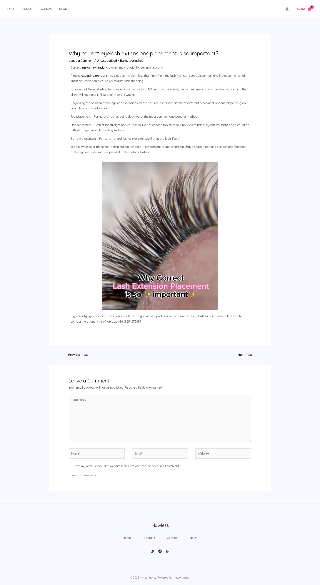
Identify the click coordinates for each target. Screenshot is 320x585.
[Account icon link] (287, 9)
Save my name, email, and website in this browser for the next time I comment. (127, 466)
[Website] (223, 454)
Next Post (247, 355)
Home (11, 9)
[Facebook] (160, 551)
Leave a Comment (81, 60)
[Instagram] (152, 551)
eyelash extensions (94, 67)
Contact (47, 9)
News (63, 9)
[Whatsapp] (167, 551)
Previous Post (76, 355)
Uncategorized (107, 60)
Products (28, 9)
